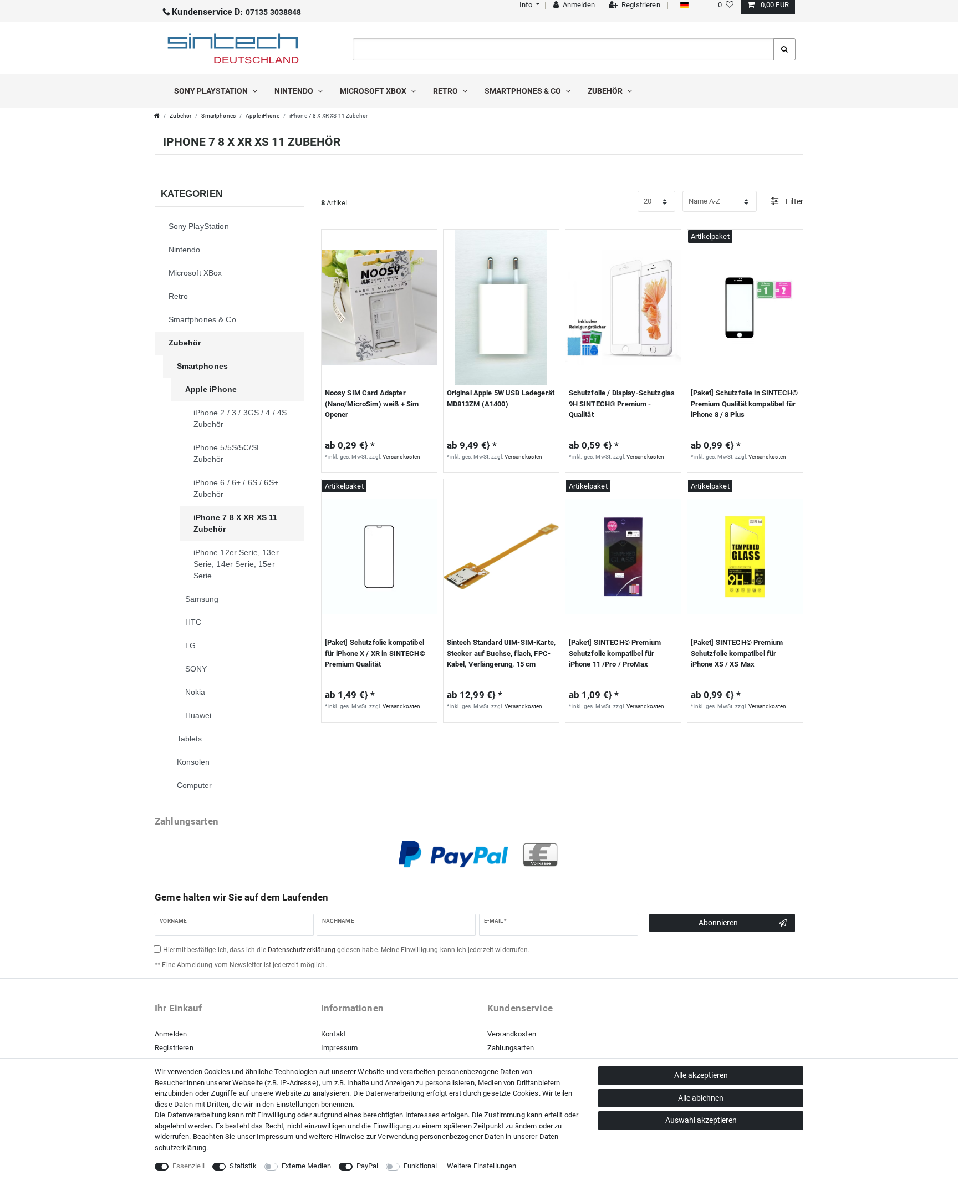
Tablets (189, 738)
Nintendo (294, 91)
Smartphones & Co (524, 91)
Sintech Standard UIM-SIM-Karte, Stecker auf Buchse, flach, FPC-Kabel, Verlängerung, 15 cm (501, 653)
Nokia (195, 692)
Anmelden (171, 1034)
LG (190, 645)
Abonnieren (718, 922)
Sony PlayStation (211, 91)
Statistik (243, 1166)
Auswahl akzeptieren (701, 1120)
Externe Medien (306, 1166)
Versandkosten (401, 456)
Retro (446, 91)
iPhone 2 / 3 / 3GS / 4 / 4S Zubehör (240, 418)
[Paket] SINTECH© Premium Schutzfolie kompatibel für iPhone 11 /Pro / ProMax (615, 653)
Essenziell (188, 1166)
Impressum (339, 1048)
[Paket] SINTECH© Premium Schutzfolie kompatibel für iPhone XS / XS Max (737, 653)
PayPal (367, 1166)
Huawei (198, 715)
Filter (793, 201)
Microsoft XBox (374, 91)
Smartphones (218, 115)
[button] (528, 5)
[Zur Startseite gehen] (157, 115)
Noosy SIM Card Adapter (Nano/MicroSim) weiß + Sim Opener (372, 404)
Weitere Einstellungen (482, 1166)
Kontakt (333, 1034)
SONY (196, 668)
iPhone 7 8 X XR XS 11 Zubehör (235, 523)
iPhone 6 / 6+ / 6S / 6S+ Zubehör (235, 488)
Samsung (202, 598)
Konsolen (193, 761)
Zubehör (606, 91)
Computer (194, 785)
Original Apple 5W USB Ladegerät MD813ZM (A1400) (500, 398)
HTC (193, 622)
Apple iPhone (262, 115)
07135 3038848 (236, 12)
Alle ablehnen (700, 1097)
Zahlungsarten (510, 1048)
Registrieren (174, 1048)
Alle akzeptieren (701, 1075)
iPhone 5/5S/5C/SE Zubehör (227, 453)
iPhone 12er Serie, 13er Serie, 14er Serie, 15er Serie (236, 564)
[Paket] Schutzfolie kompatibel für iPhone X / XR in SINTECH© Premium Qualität (375, 653)
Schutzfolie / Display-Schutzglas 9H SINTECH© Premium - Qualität (622, 404)
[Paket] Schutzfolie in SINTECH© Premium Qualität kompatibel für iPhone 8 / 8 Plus (744, 404)
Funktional (420, 1166)
